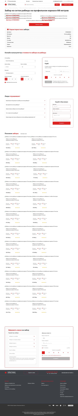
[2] (56, 77)
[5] (69, 77)
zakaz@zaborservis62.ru (67, 372)
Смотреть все (23, 133)
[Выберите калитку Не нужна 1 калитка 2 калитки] (22, 346)
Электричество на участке (11, 82)
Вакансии (62, 394)
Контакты (62, 390)
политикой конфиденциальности (59, 82)
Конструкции (63, 387)
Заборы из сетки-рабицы (10, 389)
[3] (60, 77)
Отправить (61, 123)
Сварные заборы (31, 383)
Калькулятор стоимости (37, 1)
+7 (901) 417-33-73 (57, 1)
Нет (6, 79)
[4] (64, 77)
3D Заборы (7, 387)
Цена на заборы (63, 383)
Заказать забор (39, 24)
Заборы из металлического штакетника (13, 385)
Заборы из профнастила (10, 383)
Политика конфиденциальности (66, 396)
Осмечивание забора (64, 389)
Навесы (42, 383)
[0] (47, 77)
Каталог (28, 1)
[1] (51, 77)
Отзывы (61, 392)
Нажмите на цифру (58, 74)
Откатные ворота (44, 385)
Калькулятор (62, 385)
